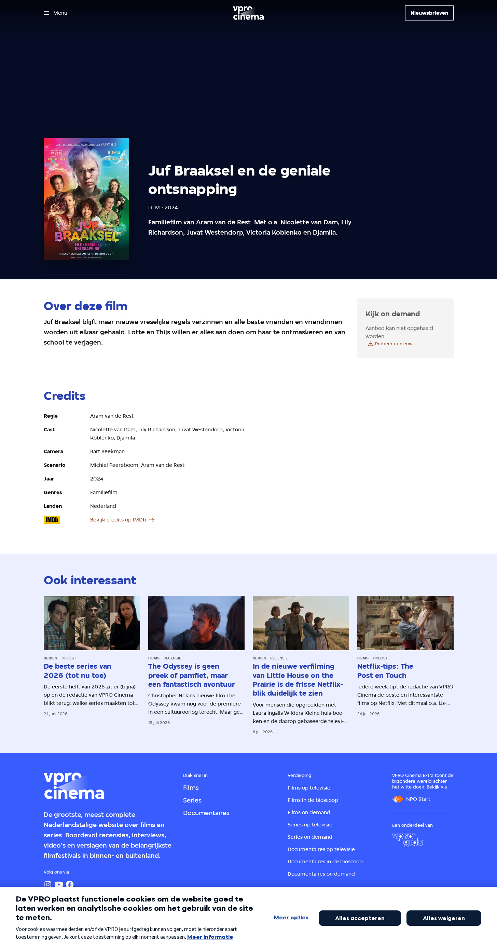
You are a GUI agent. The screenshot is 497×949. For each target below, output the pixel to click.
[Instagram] (48, 884)
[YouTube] (59, 884)
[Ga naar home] (248, 13)
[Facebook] (70, 884)
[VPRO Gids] (407, 840)
